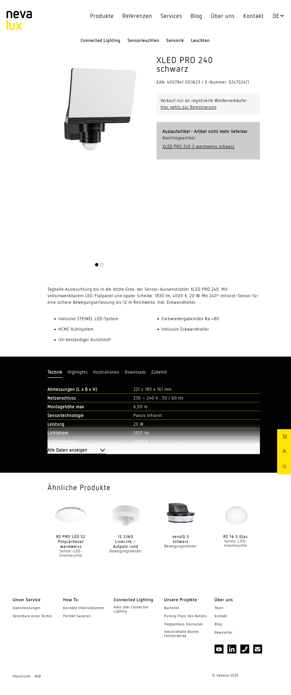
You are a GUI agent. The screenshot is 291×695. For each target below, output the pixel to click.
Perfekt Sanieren (77, 616)
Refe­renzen (137, 15)
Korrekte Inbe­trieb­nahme (83, 608)
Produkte (102, 15)
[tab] (55, 372)
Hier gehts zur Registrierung (189, 107)
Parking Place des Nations (185, 616)
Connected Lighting (100, 40)
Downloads (135, 372)
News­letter (224, 632)
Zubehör (159, 372)
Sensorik (175, 40)
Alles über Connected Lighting (131, 609)
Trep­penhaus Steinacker (183, 624)
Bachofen (171, 608)
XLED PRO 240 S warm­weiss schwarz (199, 146)
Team (219, 608)
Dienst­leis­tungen (26, 608)
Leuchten (200, 40)
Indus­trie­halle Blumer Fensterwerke (181, 634)
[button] (96, 264)
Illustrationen (106, 372)
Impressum (21, 676)
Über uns (223, 15)
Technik (55, 372)
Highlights (78, 372)
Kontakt (253, 15)
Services (171, 15)
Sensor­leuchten (143, 40)
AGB (37, 676)
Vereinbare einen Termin (32, 616)
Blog (196, 15)
